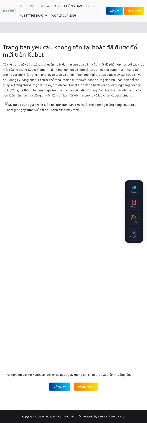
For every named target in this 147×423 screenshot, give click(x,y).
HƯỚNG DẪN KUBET (78, 6)
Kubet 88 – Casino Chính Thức (62, 416)
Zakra (101, 416)
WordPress (117, 416)
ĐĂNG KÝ (114, 10)
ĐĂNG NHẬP (134, 10)
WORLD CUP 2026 (63, 16)
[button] (34, 6)
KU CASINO (48, 6)
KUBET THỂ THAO (32, 16)
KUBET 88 (26, 6)
